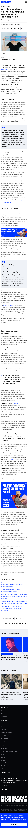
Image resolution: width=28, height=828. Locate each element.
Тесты (3, 741)
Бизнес (8, 6)
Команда (4, 711)
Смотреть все (5, 772)
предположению (8, 305)
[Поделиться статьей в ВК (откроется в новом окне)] (14, 28)
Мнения (3, 6)
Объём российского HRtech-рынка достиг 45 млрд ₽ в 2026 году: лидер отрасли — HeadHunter (11, 695)
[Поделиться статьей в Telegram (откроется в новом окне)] (11, 28)
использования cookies (8, 817)
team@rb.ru (4, 785)
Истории (3, 726)
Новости (4, 724)
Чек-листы (4, 738)
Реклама (4, 748)
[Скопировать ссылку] (21, 28)
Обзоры (3, 735)
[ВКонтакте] (6, 789)
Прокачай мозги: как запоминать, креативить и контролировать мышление (11, 608)
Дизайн (3, 765)
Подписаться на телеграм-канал (13, 623)
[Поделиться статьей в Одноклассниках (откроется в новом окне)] (18, 28)
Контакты (4, 716)
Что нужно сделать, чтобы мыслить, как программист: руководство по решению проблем (14, 596)
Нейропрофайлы (6, 732)
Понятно (14, 824)
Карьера (3, 760)
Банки (3, 754)
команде (15, 403)
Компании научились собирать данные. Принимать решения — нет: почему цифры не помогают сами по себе (11, 658)
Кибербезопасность (7, 763)
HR (2, 768)
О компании (5, 713)
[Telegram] (2, 789)
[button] (26, 2)
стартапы (12, 459)
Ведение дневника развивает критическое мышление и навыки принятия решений (12, 584)
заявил (5, 273)
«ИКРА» (4, 69)
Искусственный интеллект (9, 751)
